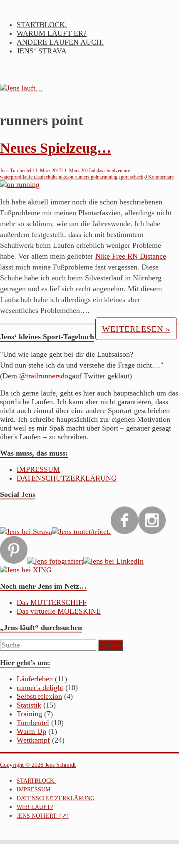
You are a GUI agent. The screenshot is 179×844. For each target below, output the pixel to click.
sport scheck (131, 177)
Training (29, 714)
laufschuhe (46, 177)
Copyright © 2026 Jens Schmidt (38, 765)
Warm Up (31, 731)
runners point (88, 177)
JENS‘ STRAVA (42, 51)
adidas (97, 171)
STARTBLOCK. (42, 24)
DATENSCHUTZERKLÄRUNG (67, 478)
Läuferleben (35, 679)
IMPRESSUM (38, 469)
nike (63, 177)
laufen (29, 177)
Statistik (29, 705)
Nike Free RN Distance (130, 256)
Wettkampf (33, 740)
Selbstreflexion (39, 696)
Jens (4, 171)
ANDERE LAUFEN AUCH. (60, 42)
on (70, 177)
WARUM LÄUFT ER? (52, 33)
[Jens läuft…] (89, 88)
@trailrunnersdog (45, 376)
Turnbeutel (20, 171)
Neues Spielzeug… (55, 148)
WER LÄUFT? (35, 807)
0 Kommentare (159, 177)
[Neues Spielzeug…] (20, 184)
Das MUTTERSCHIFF (52, 602)
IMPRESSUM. (34, 789)
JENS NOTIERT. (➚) (43, 816)
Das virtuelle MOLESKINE (59, 611)
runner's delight (40, 687)
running (109, 177)
